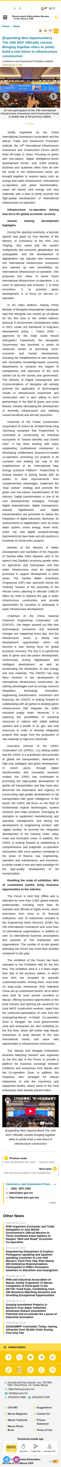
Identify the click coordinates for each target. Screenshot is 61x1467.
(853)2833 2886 (17, 1397)
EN (56, 31)
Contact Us (43, 1413)
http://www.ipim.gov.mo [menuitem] (24, 1197)
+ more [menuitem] (52, 1202)
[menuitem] (31, 1184)
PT (50, 31)
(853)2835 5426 (41, 1397)
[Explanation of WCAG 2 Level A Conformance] (53, 1461)
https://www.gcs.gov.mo (21, 1389)
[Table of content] (4, 17)
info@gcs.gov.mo (18, 1393)
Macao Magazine (17, 1413)
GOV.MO (13, 1407)
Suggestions (44, 1407)
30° (52, 8)
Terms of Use (44, 1430)
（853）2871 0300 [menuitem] (20, 1188)
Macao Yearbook (18, 1420)
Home (5, 26)
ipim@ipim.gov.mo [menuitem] (21, 1193)
